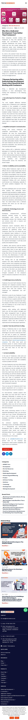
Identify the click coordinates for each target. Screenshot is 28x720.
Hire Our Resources (14, 25)
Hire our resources (5, 652)
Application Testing (6, 693)
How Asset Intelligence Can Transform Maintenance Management (13, 504)
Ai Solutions (4, 704)
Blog (2, 661)
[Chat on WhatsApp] (26, 610)
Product (5, 477)
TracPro (3, 680)
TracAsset (3, 678)
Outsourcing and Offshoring (10, 475)
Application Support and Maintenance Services (13, 695)
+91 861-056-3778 (10, 623)
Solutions (5, 482)
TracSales (3, 676)
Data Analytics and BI (6, 697)
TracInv (3, 674)
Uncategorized (7, 486)
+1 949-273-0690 (9, 636)
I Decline (17, 717)
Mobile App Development (9, 473)
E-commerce (4, 691)
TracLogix (3, 682)
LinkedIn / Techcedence (8, 646)
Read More (5, 545)
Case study (4, 665)
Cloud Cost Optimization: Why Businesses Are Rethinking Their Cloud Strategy (14, 512)
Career (2, 663)
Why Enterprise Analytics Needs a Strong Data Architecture (14, 497)
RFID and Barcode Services (8, 699)
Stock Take (4, 672)
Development (6, 466)
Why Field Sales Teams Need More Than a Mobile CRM (14, 501)
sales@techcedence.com (16, 438)
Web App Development (9, 488)
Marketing (5, 471)
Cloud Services (5, 702)
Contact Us (7, 449)
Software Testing (8, 480)
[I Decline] (26, 713)
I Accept (11, 717)
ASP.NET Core (6, 464)
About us (3, 654)
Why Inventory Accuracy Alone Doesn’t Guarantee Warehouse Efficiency (13, 508)
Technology (6, 484)
